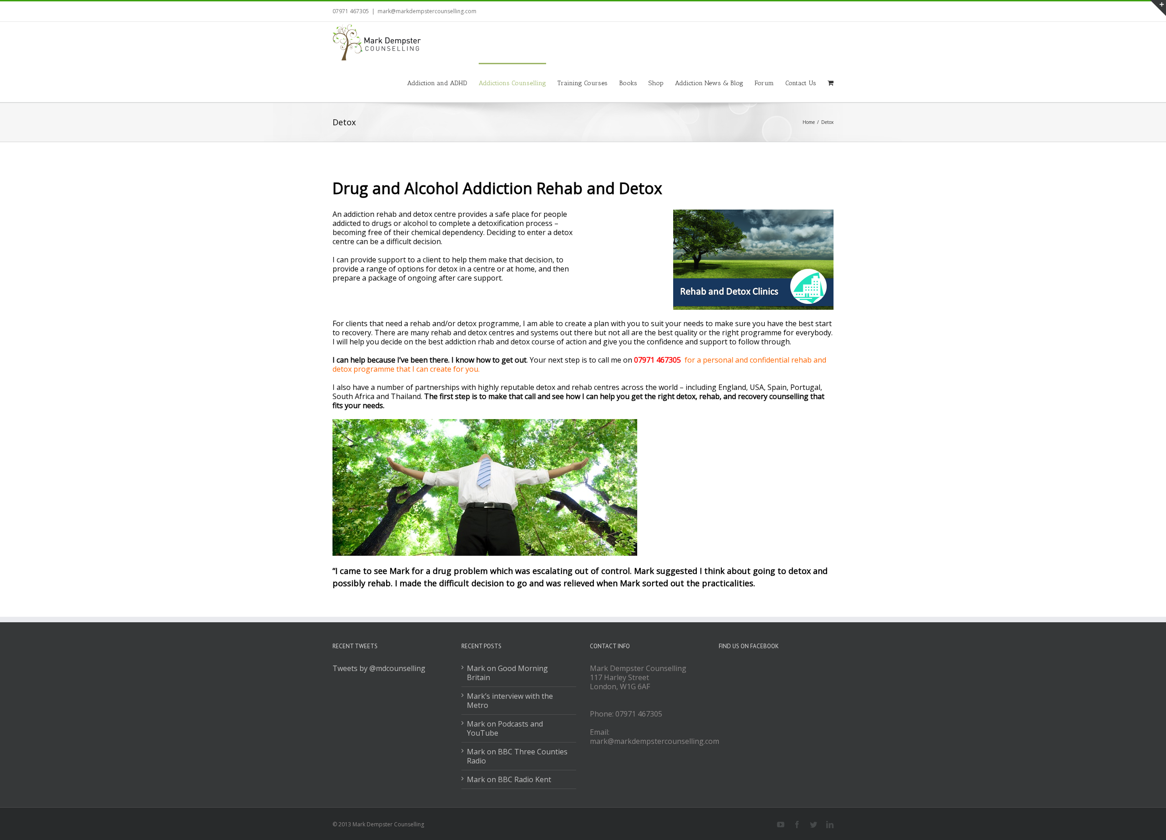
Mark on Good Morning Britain (507, 673)
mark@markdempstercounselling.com (427, 11)
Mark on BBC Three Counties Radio (517, 756)
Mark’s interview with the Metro (510, 700)
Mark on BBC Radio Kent (509, 779)
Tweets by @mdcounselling (378, 668)
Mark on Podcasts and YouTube (505, 728)
